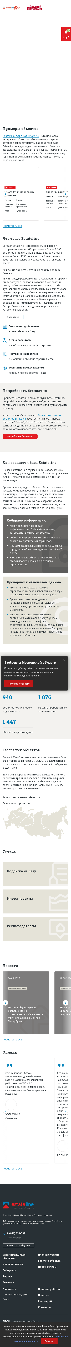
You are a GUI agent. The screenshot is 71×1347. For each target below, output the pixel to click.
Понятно (49, 1341)
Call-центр (9, 1270)
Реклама (8, 1282)
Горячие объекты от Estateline (21, 135)
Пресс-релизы (47, 1266)
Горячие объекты (49, 1260)
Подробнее (13, 317)
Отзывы (6, 1299)
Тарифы (8, 1276)
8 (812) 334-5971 (17, 1233)
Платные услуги (48, 1254)
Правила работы (49, 1289)
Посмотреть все (12, 225)
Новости (43, 1295)
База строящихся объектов (14, 1256)
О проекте (9, 1289)
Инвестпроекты (13, 1264)
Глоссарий (45, 1301)
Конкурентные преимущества (15, 1295)
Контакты (44, 1307)
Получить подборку (18, 683)
